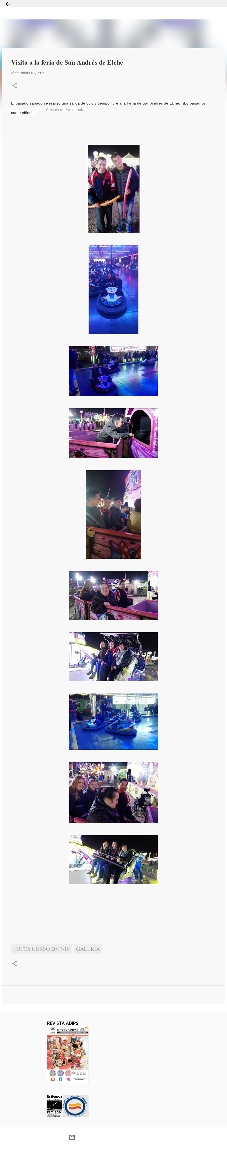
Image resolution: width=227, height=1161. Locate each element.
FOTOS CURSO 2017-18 (41, 948)
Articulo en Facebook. (65, 109)
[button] (14, 86)
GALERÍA (88, 948)
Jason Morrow (133, 1150)
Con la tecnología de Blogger (117, 1137)
